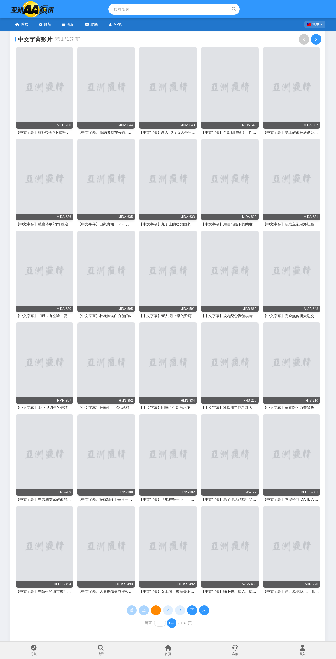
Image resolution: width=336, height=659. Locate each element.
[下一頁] (316, 39)
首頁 (25, 24)
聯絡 (94, 24)
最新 (47, 24)
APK (118, 24)
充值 (71, 24)
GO (171, 623)
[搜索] (234, 9)
